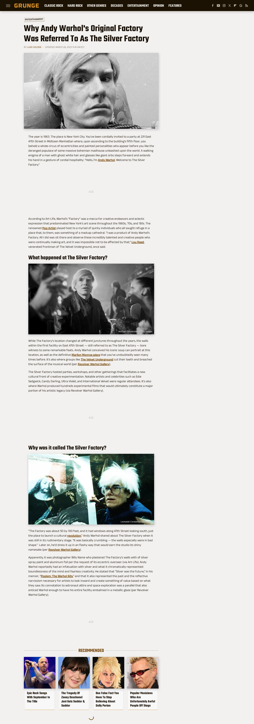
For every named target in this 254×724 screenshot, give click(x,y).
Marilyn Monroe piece (86, 354)
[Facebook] (212, 5)
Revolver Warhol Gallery (93, 364)
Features (175, 5)
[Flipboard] (235, 5)
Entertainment (138, 5)
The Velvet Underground (97, 359)
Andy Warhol (106, 160)
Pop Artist (49, 228)
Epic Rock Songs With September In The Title (38, 697)
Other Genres (96, 5)
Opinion (158, 5)
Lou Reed (137, 242)
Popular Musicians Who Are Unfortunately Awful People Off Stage (142, 699)
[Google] (240, 5)
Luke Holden (34, 47)
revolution (74, 535)
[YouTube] (218, 5)
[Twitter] (229, 5)
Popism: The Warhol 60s (57, 576)
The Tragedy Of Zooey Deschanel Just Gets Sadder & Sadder (73, 699)
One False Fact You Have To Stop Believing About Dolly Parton (107, 699)
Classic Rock (53, 5)
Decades (117, 5)
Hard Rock (75, 5)
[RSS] (246, 5)
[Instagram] (224, 5)
